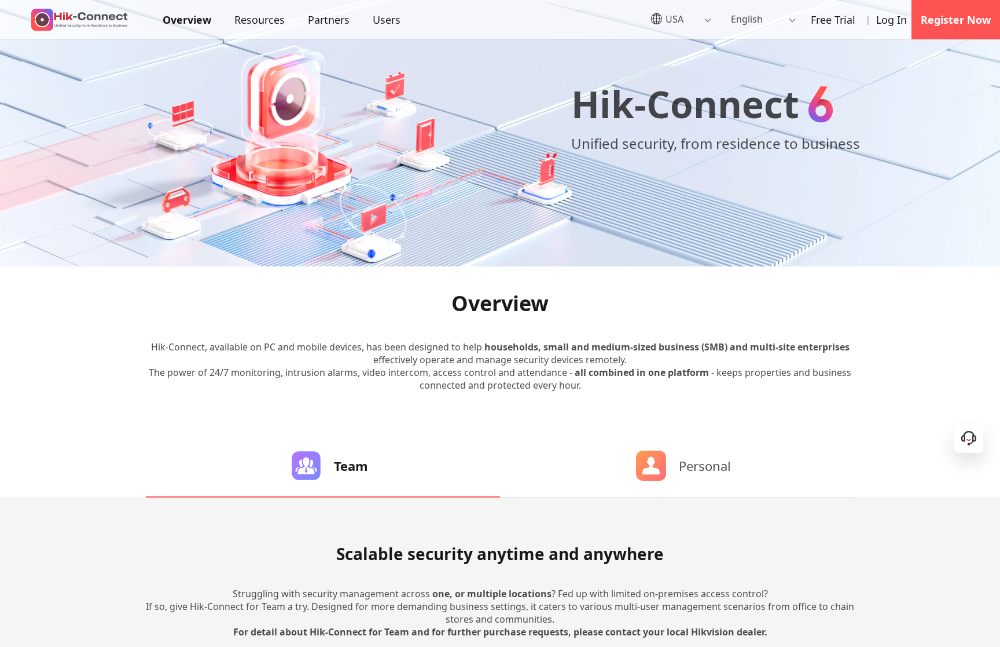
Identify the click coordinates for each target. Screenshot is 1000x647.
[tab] (323, 466)
